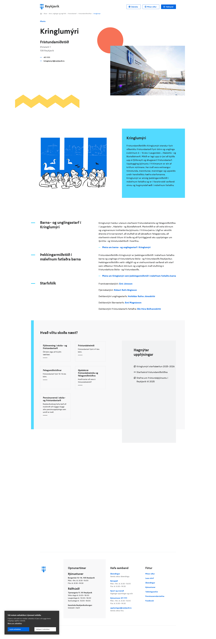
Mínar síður (151, 7)
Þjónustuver (150, 587)
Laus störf (149, 578)
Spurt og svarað (121, 592)
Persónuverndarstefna (154, 596)
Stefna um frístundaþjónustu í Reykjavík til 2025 (152, 379)
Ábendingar (119, 575)
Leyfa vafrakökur (15, 629)
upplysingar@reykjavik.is (121, 609)
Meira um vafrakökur (15, 623)
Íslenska (134, 7)
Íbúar (45, 13)
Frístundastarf (72, 13)
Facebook (149, 601)
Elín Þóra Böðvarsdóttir (149, 308)
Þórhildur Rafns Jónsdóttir (141, 296)
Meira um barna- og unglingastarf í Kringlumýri (126, 247)
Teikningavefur (151, 592)
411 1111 (47, 57)
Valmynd (169, 7)
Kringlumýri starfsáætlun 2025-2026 (156, 366)
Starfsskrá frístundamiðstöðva (152, 372)
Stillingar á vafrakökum (43, 629)
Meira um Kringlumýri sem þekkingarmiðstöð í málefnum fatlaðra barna (139, 275)
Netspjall (120, 583)
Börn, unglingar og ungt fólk (57, 13)
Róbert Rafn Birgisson (125, 290)
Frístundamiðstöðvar (85, 13)
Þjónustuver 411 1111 (120, 600)
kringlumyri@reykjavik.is (54, 61)
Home (41, 14)
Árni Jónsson (125, 283)
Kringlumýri (97, 13)
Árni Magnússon (133, 302)
